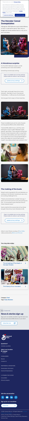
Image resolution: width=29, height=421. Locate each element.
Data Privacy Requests (21, 416)
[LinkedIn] (11, 397)
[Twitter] (3, 397)
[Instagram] (16, 397)
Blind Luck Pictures (17, 233)
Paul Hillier (22, 231)
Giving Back (4, 377)
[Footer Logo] (6, 337)
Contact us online (6, 346)
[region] (14, 8)
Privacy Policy (8, 414)
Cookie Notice (16, 414)
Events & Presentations (7, 370)
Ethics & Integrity (5, 380)
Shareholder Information (7, 368)
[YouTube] (7, 397)
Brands (3, 358)
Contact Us (4, 361)
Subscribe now (7, 323)
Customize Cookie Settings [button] (8, 416)
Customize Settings (8, 15)
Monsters (10, 299)
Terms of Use (4, 418)
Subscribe (5, 405)
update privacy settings (13, 80)
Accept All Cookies (20, 15)
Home (2, 414)
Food (8, 297)
